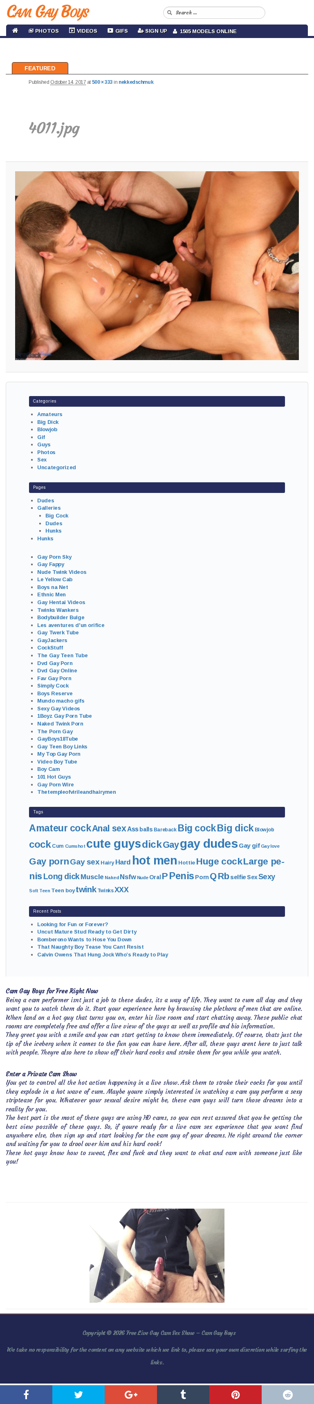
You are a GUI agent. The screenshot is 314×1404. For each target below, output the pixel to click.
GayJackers (52, 640)
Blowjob (47, 429)
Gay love (270, 846)
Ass (133, 829)
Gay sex (84, 862)
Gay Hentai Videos (61, 602)
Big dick (235, 828)
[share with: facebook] (26, 1394)
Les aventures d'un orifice (70, 625)
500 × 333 (102, 82)
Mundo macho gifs (60, 701)
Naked (112, 877)
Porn (202, 877)
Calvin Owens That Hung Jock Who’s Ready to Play (102, 955)
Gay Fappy (50, 564)
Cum (58, 846)
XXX (121, 890)
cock (40, 844)
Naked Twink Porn (60, 724)
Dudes (45, 500)
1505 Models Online (207, 31)
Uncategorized (56, 467)
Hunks (53, 531)
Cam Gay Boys (47, 11)
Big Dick (47, 422)
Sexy (266, 876)
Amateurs (50, 414)
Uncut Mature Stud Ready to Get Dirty (86, 932)
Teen (44, 890)
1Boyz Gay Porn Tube (64, 716)
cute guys (113, 843)
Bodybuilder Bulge (60, 617)
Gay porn (49, 861)
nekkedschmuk (136, 82)
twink (86, 889)
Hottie (186, 863)
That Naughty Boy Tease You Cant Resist (90, 947)
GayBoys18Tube (57, 739)
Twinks (105, 890)
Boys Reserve (54, 693)
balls (146, 829)
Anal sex (109, 828)
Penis (181, 876)
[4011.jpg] (157, 265)
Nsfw (128, 877)
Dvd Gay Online (57, 670)
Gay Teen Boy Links (62, 746)
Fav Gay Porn (54, 678)
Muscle (92, 877)
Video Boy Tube (57, 762)
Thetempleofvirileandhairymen (76, 792)
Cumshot (75, 846)
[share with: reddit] (288, 1394)
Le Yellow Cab (54, 579)
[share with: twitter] (78, 1394)
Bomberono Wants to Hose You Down (84, 939)
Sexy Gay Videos (58, 708)
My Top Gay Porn (59, 754)
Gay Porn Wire (55, 784)
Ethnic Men (51, 594)
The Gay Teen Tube (62, 655)
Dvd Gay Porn (54, 663)
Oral (155, 877)
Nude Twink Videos (61, 572)
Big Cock (56, 516)
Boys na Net (52, 587)
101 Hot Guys (54, 777)
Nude (142, 877)
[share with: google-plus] (131, 1394)
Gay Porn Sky (54, 557)
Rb (223, 876)
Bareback (165, 830)
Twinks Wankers (57, 610)
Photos (46, 452)
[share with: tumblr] (183, 1394)
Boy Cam (48, 769)
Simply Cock (52, 686)
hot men (154, 860)
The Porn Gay (54, 731)
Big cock (196, 828)
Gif (41, 437)
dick (151, 844)
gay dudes (209, 843)
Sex (42, 460)
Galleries (49, 508)
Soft (33, 890)
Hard (123, 862)
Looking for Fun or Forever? (72, 924)
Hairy (107, 863)
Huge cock (219, 861)
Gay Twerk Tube (57, 632)
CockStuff (50, 648)
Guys (43, 444)
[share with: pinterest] (235, 1394)
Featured (40, 68)
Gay (171, 845)
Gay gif (249, 845)
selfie (238, 876)
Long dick (61, 876)
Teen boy (63, 890)
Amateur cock (60, 828)
